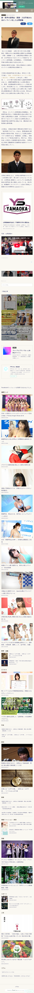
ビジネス (3, 15)
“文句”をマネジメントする (8, 972)
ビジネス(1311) (4, 257)
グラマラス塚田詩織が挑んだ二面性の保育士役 (15, 465)
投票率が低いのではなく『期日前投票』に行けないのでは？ (16, 976)
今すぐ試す (22, 6)
